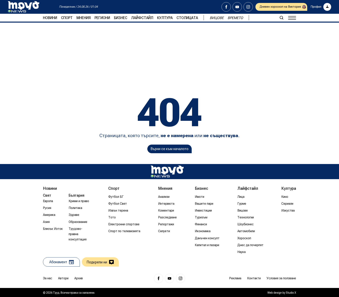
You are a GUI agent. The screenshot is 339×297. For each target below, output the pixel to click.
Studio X (291, 292)
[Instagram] (248, 7)
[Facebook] (226, 7)
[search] (281, 18)
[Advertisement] (169, 54)
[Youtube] (237, 7)
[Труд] (167, 172)
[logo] (23, 7)
